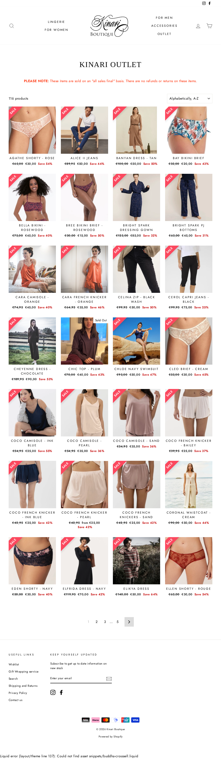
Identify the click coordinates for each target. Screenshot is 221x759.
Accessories (164, 26)
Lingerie (56, 22)
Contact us (15, 700)
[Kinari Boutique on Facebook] (61, 692)
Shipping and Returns (23, 686)
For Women (56, 30)
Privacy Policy (18, 693)
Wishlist (14, 664)
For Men (164, 18)
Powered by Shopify (110, 737)
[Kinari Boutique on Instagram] (52, 692)
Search (13, 678)
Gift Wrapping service (23, 671)
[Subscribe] (109, 678)
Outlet (165, 34)
